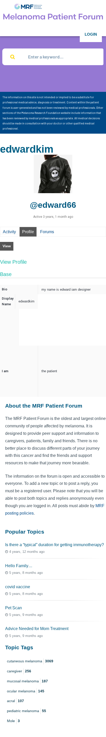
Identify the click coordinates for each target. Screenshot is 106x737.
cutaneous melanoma (30, 661)
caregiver (19, 671)
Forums (47, 232)
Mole (13, 721)
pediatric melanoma (26, 711)
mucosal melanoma (27, 681)
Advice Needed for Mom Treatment (36, 628)
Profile (28, 232)
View (7, 246)
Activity (9, 232)
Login (91, 34)
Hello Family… (18, 566)
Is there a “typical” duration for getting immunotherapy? (54, 545)
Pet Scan (13, 608)
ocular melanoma (25, 691)
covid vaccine (17, 587)
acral (15, 701)
